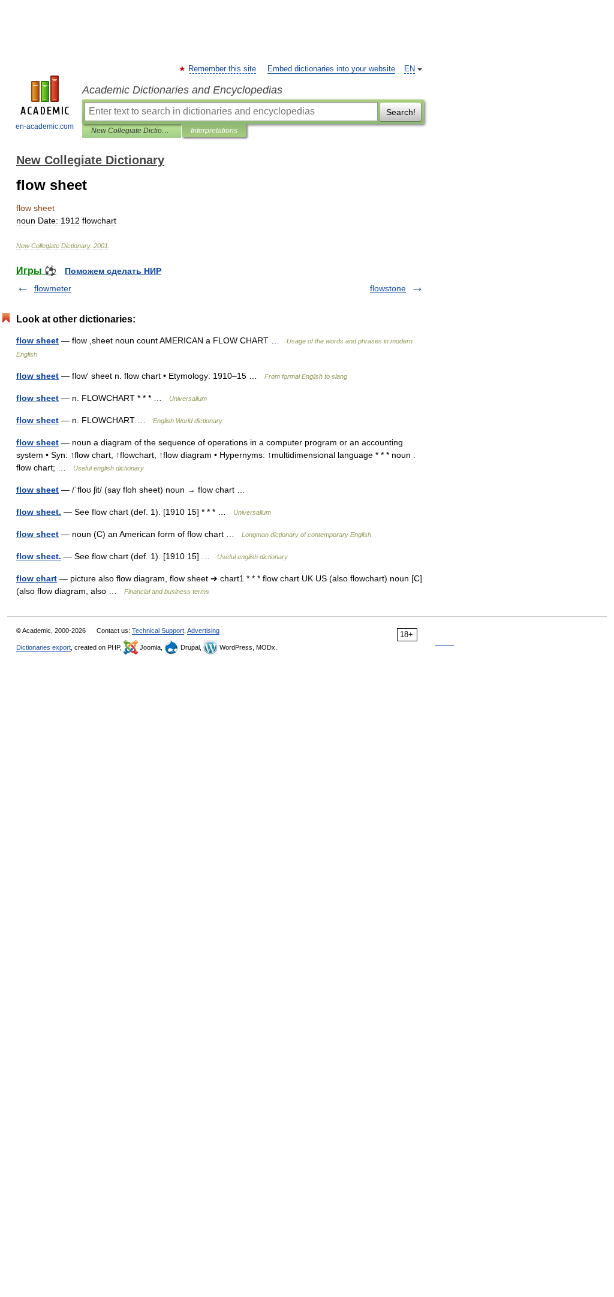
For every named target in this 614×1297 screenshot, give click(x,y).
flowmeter (52, 288)
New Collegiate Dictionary (131, 130)
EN (409, 69)
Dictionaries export (43, 647)
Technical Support (158, 630)
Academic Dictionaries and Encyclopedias (182, 90)
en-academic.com (45, 126)
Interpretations (214, 130)
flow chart (36, 578)
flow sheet (37, 340)
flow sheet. (38, 512)
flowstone (388, 288)
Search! (401, 112)
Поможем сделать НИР (113, 271)
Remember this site (222, 69)
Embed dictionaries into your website (331, 69)
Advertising (203, 630)
